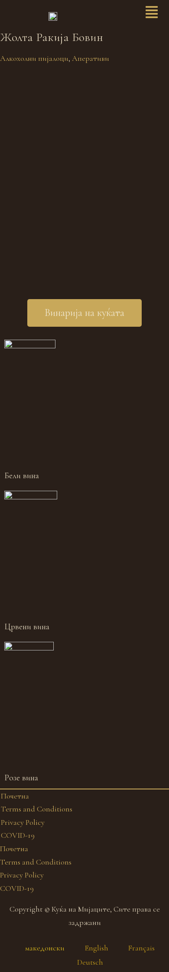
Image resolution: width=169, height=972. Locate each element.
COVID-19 (18, 835)
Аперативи (90, 58)
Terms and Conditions (36, 809)
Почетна (15, 796)
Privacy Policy (23, 822)
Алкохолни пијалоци (34, 58)
